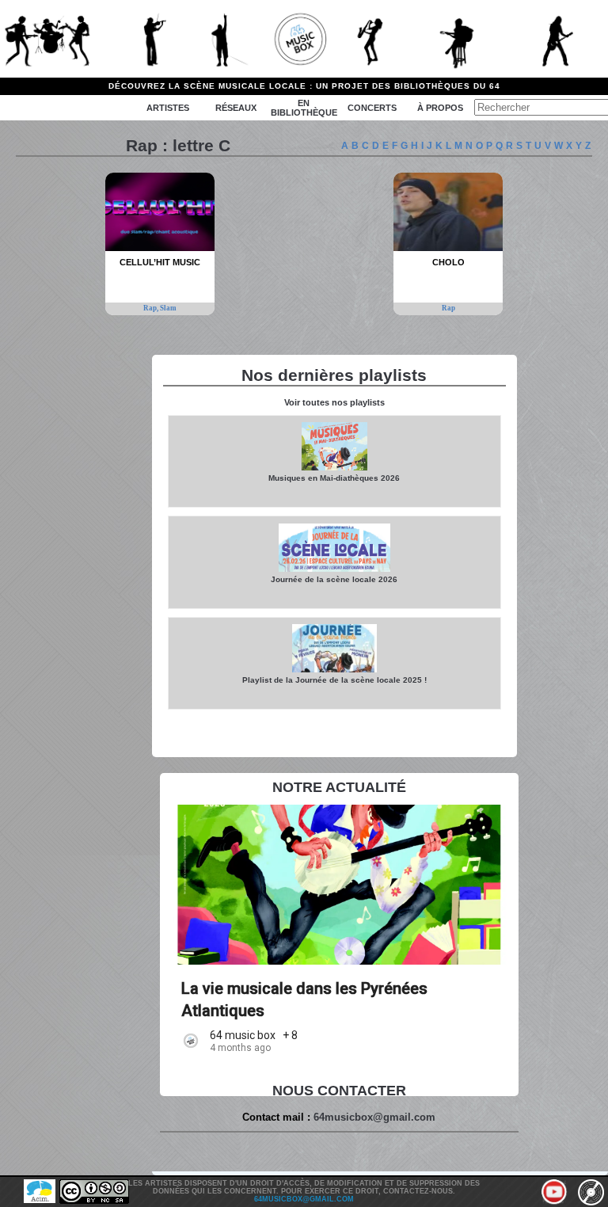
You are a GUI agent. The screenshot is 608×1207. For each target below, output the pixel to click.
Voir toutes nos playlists (334, 402)
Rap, (151, 308)
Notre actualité (339, 787)
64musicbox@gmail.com (374, 1117)
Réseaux (235, 107)
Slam (168, 308)
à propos (440, 107)
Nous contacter (339, 1090)
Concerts (372, 107)
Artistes (167, 107)
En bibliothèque (304, 107)
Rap (448, 308)
